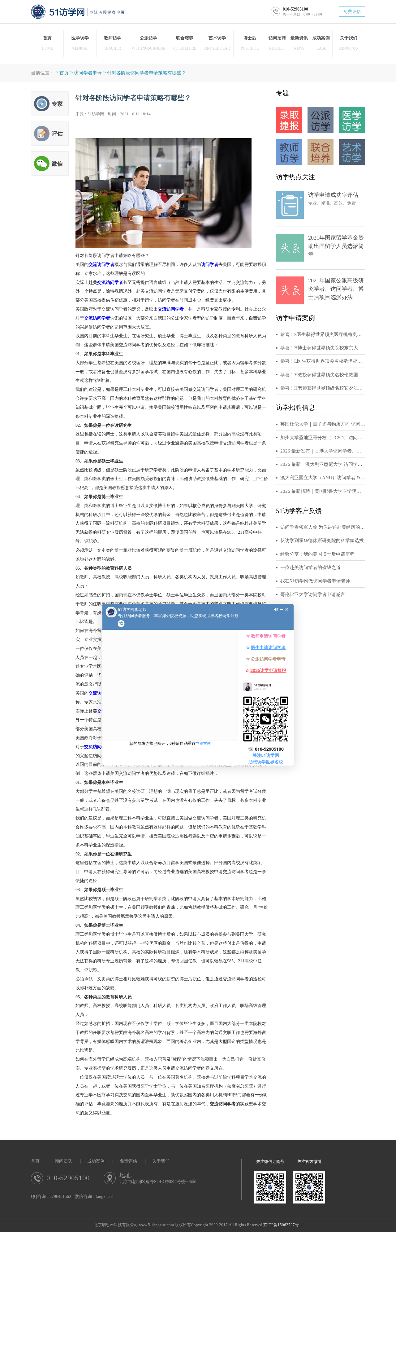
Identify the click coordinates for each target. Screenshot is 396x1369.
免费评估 (352, 11)
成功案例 (96, 1161)
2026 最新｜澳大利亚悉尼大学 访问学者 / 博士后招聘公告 (322, 464)
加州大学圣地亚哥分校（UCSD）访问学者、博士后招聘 (322, 437)
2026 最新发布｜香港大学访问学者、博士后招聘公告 (322, 450)
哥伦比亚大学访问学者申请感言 (312, 594)
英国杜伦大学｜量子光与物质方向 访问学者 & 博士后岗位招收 (322, 424)
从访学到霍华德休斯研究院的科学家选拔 (322, 540)
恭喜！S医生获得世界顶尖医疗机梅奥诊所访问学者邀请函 (322, 334)
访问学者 (209, 264)
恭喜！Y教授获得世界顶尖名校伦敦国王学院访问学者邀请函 (322, 374)
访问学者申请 (88, 72)
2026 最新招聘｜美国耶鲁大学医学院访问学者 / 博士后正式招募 (322, 491)
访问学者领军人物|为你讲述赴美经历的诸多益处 (322, 527)
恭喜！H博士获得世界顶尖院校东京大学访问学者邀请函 (322, 347)
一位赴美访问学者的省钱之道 (310, 567)
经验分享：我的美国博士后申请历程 (317, 554)
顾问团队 (63, 1161)
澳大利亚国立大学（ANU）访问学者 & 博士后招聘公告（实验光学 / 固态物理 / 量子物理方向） (322, 477)
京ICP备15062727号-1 (282, 1225)
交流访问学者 (101, 264)
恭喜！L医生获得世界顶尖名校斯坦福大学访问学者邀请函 (322, 361)
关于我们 (161, 1161)
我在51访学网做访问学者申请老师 (315, 580)
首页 (64, 72)
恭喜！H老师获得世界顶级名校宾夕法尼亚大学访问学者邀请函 (322, 388)
